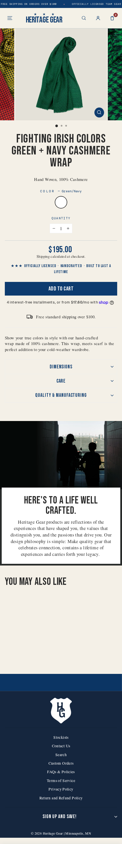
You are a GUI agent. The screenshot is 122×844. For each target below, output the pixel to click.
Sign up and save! (60, 817)
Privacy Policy (61, 789)
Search (61, 754)
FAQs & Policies (61, 771)
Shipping (43, 256)
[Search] (84, 18)
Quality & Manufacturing (61, 395)
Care (61, 381)
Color (61, 191)
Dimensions (61, 367)
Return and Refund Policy (61, 797)
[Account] (98, 18)
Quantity (61, 218)
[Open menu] (9, 18)
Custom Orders (61, 763)
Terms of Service (61, 780)
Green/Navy (61, 202)
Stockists (60, 737)
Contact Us (61, 745)
